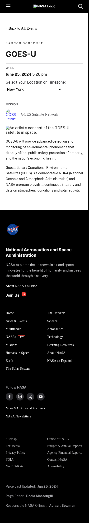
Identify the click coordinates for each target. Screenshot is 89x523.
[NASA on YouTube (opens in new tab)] (41, 396)
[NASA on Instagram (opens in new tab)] (20, 396)
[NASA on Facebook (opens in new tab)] (9, 396)
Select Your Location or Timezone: (36, 82)
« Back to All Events (21, 28)
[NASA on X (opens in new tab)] (30, 396)
